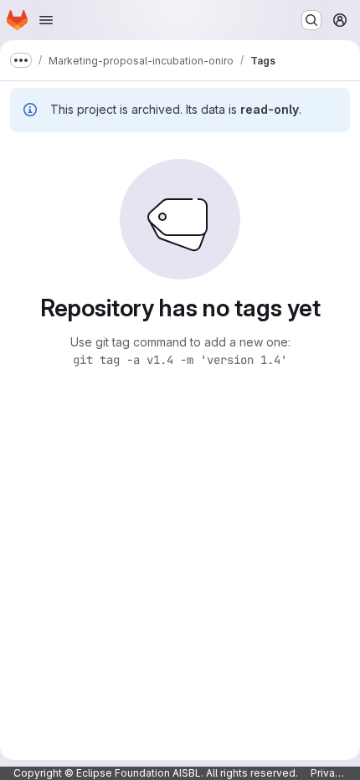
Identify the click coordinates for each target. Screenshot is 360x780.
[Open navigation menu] (46, 20)
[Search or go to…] (311, 20)
